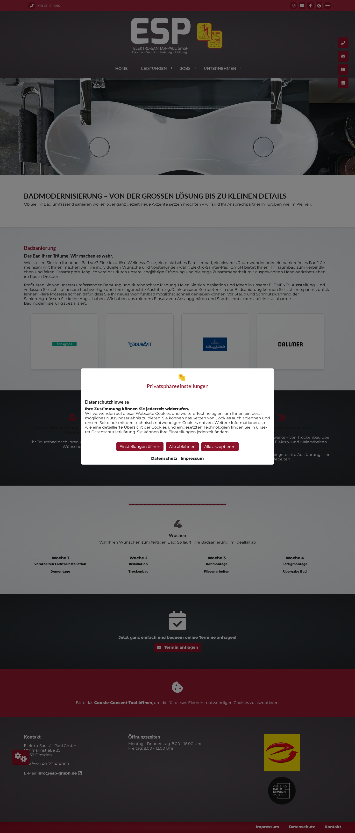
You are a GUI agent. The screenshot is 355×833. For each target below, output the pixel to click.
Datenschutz (164, 458)
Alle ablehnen (182, 446)
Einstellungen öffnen (140, 446)
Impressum (192, 458)
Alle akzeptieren (219, 446)
